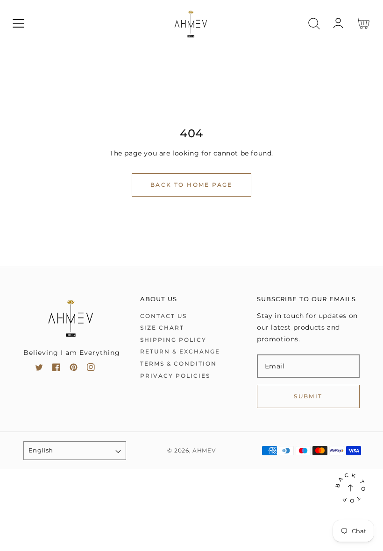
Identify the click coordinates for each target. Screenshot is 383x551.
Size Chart (162, 327)
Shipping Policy (173, 339)
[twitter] (39, 369)
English (40, 450)
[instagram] (91, 369)
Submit (308, 396)
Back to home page (191, 184)
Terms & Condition (178, 363)
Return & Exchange (180, 351)
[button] (18, 23)
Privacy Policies (175, 375)
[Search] (314, 23)
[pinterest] (74, 369)
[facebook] (56, 369)
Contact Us (163, 315)
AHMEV (204, 450)
